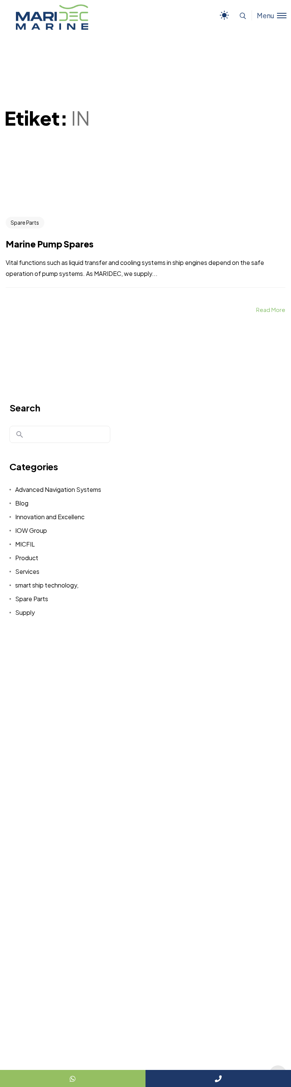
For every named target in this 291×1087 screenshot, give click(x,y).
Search (24, 407)
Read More (270, 309)
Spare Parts (25, 222)
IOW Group (31, 530)
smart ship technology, (46, 585)
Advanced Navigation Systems (58, 489)
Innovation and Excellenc (49, 517)
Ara (19, 434)
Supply (25, 612)
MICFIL (25, 544)
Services (27, 571)
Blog (21, 503)
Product (26, 558)
